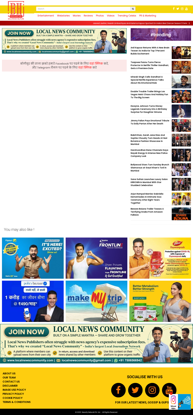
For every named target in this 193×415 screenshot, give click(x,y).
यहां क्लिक (96, 63)
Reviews (88, 15)
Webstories (63, 15)
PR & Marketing (147, 15)
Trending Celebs (127, 15)
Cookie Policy (12, 398)
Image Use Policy (14, 390)
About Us (8, 373)
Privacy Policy (13, 394)
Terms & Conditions (16, 402)
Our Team (9, 377)
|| (115, 23)
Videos (110, 15)
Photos (100, 15)
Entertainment (46, 15)
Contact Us (11, 381)
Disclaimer (10, 386)
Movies (77, 15)
